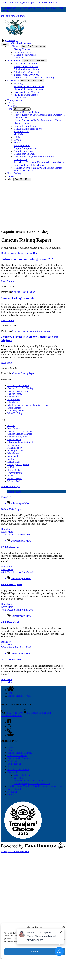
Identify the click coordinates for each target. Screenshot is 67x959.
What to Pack (14, 481)
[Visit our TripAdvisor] (10, 735)
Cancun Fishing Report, (24, 331)
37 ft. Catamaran (10, 547)
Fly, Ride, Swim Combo (26, 94)
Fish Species (13, 399)
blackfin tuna (13, 428)
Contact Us (13, 794)
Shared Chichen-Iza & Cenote (28, 89)
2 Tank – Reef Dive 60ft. (26, 66)
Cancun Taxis (20, 159)
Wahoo (17, 140)
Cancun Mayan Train (24, 153)
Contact (11, 176)
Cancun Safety (14, 393)
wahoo (10, 475)
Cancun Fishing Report (25, 126)
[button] (63, 926)
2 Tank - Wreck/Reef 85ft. (26, 72)
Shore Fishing (43, 331)
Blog (9, 693)
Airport (11, 425)
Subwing (18, 83)
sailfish (10, 467)
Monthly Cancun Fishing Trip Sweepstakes (28, 405)
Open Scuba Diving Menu (34, 61)
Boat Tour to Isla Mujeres (26, 92)
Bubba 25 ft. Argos (11, 509)
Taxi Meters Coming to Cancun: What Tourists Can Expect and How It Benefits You (39, 163)
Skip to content (35, 2)
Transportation (14, 100)
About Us (12, 106)
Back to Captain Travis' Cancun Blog (19, 253)
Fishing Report (14, 447)
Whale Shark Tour (11, 659)
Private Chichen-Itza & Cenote (29, 86)
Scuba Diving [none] (14, 60)
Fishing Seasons (15, 450)
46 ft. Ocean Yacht (10, 622)
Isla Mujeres (13, 402)
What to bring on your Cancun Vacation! (34, 156)
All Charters (20, 57)
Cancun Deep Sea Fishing (26, 112)
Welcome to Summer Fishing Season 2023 (28, 259)
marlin (10, 459)
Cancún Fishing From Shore (28, 128)
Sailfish (17, 137)
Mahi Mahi (19, 134)
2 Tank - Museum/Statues (26, 69)
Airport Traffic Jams (24, 151)
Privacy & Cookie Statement (15, 851)
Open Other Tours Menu (32, 80)
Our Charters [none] (13, 46)
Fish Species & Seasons (19, 43)
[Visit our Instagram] (9, 730)
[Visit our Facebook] (9, 722)
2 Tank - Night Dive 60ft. (26, 74)
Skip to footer (50, 2)
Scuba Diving (14, 764)
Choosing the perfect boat (20, 442)
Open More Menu (22, 179)
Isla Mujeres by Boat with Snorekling (32, 783)
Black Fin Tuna (21, 131)
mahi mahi (12, 456)
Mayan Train (13, 461)
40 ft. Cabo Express (11, 584)
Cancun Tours (21, 97)
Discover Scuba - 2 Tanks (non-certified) (34, 77)
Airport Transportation (25, 148)
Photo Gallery (14, 173)
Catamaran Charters (23, 52)
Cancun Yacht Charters (25, 54)
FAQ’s (10, 103)
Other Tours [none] (13, 80)
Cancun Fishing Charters (19, 433)
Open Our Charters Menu (33, 46)
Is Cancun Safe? (22, 145)
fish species (13, 445)
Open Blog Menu (21, 109)
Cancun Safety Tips (17, 436)
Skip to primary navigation (14, 2)
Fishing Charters (22, 49)
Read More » (7, 281)
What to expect (14, 478)
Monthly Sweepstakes (18, 464)
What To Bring (14, 413)
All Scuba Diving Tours (25, 63)
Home (10, 747)
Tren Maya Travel (16, 410)
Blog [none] (9, 109)
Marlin (17, 142)
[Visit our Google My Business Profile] (9, 726)
